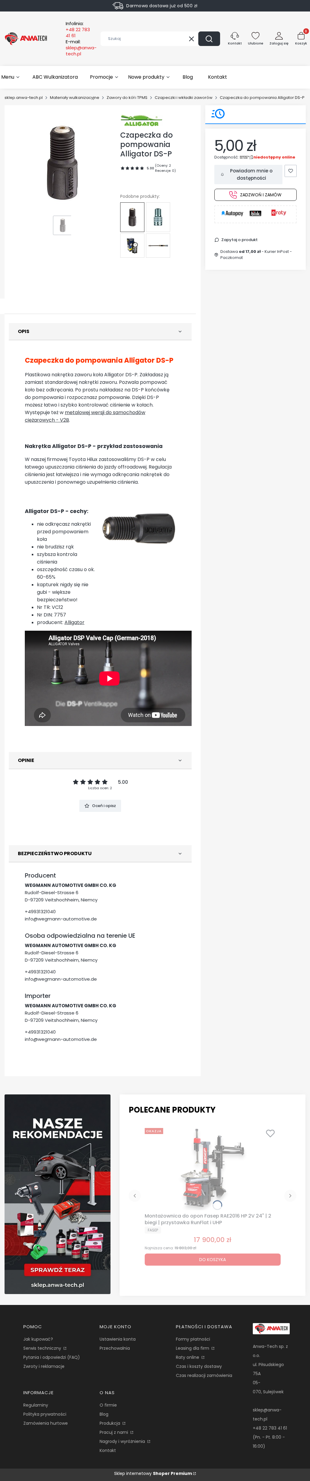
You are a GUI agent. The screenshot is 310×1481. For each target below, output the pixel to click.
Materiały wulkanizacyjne (74, 97)
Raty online (188, 1357)
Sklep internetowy (153, 1473)
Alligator (74, 622)
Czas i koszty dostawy (199, 1366)
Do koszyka (212, 1260)
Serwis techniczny (42, 1348)
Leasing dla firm (193, 1348)
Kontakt (108, 1450)
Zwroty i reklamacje (43, 1366)
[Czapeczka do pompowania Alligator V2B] (158, 217)
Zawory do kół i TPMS (127, 97)
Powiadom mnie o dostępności (251, 174)
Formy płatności (193, 1339)
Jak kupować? (38, 1339)
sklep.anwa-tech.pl (24, 97)
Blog (104, 1414)
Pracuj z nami (114, 1432)
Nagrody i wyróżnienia (123, 1441)
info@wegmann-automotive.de (61, 919)
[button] (209, 38)
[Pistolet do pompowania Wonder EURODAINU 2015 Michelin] (132, 245)
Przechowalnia (115, 1348)
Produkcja (110, 1423)
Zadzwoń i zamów (261, 195)
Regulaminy (35, 1405)
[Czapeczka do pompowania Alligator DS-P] (132, 217)
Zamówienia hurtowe (45, 1423)
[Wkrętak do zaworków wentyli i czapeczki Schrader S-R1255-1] (158, 245)
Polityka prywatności (44, 1414)
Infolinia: (78, 30)
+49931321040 (40, 911)
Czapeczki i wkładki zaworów (184, 97)
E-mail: (81, 48)
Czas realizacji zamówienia (204, 1375)
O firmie (108, 1405)
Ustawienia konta (118, 1339)
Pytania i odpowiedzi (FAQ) (51, 1357)
